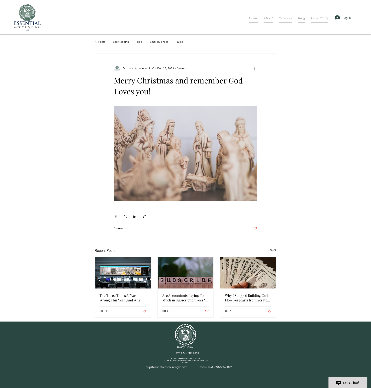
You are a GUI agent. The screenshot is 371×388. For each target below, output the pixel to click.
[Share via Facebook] (116, 216)
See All (272, 250)
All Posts (100, 41)
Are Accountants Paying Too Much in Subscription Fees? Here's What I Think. (184, 297)
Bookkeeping (121, 41)
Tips (139, 41)
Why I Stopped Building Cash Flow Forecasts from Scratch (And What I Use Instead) (247, 297)
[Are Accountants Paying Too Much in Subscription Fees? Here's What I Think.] (186, 272)
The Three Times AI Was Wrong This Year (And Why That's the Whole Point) (120, 297)
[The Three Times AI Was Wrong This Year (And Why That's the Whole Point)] (123, 272)
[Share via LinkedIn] (135, 216)
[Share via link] (144, 216)
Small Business (159, 41)
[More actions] (254, 68)
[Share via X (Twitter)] (125, 216)
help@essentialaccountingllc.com (166, 367)
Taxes (179, 41)
